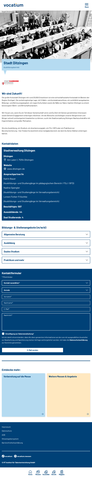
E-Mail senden (32, 350)
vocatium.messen (24, 456)
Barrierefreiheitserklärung (12, 443)
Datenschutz (7, 431)
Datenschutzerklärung (79, 340)
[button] (46, 234)
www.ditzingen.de (16, 168)
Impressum (6, 427)
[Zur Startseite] (18, 5)
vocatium (8, 456)
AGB (3, 435)
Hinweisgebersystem (10, 439)
